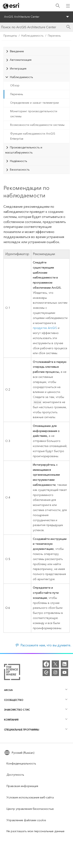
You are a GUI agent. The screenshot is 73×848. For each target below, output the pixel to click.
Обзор (14, 85)
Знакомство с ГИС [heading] (17, 709)
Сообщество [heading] (13, 699)
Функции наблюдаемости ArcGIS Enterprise (32, 136)
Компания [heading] (11, 719)
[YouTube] (64, 672)
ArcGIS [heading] (8, 689)
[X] (55, 664)
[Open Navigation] (68, 5)
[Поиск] (58, 5)
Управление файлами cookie (26, 820)
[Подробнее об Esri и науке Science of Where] (12, 672)
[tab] (36, 51)
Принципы (10, 35)
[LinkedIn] (64, 664)
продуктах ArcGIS (45, 328)
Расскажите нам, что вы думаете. (45, 645)
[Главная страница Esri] (11, 6)
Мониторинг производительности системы (33, 114)
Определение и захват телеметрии (34, 102)
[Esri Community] (46, 672)
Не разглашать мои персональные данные (35, 831)
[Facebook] (46, 664)
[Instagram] (55, 672)
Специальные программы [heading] (21, 729)
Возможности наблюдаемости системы (37, 125)
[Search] (69, 27)
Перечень (54, 35)
